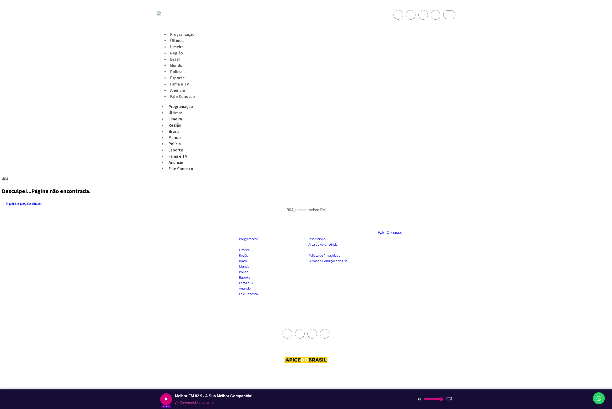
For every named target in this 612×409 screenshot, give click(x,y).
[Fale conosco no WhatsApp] (599, 398)
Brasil (174, 132)
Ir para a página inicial (23, 203)
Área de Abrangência (323, 244)
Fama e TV (178, 156)
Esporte (176, 150)
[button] (306, 212)
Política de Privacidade (324, 255)
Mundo (175, 138)
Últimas (176, 113)
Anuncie (176, 163)
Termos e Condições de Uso (328, 261)
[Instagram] (410, 15)
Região (175, 125)
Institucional (317, 239)
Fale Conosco (182, 97)
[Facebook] (398, 15)
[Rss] (435, 15)
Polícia (175, 144)
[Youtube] (423, 15)
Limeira (175, 119)
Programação (181, 107)
